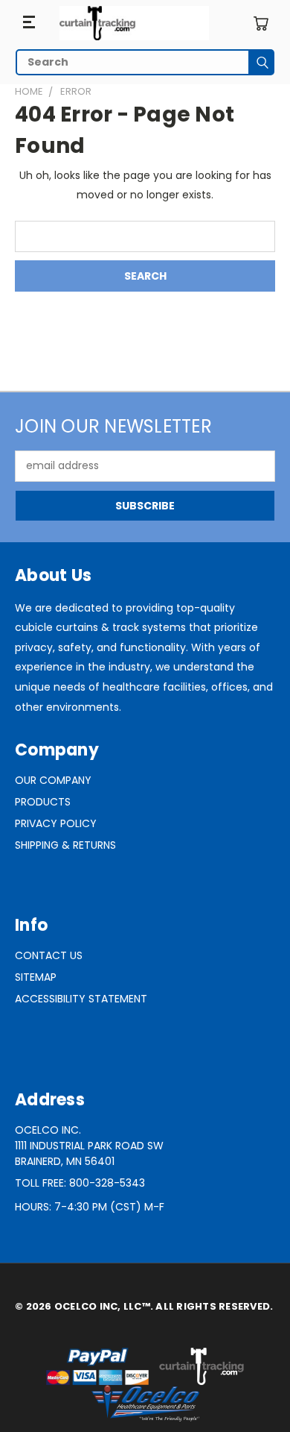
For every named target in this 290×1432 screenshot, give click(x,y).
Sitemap (36, 977)
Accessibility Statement (81, 998)
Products (43, 801)
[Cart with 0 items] (260, 23)
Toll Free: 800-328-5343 (80, 1182)
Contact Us (49, 955)
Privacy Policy (56, 823)
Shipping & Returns (65, 845)
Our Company (53, 780)
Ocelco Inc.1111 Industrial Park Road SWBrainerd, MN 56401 (89, 1145)
